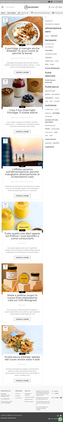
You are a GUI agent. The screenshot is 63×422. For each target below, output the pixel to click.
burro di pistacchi (49, 46)
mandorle (57, 98)
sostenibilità (48, 143)
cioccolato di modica (51, 54)
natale (51, 101)
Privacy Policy (4, 417)
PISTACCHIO (48, 113)
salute (56, 132)
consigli (56, 61)
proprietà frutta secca (50, 125)
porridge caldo (48, 116)
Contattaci (7, 402)
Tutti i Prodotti (11, 13)
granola (47, 94)
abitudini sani (48, 20)
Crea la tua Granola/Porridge (41, 13)
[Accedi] (49, 7)
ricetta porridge (55, 128)
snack (51, 135)
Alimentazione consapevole (52, 24)
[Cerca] (2, 7)
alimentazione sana (53, 30)
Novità (3, 13)
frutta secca (52, 86)
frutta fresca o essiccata (50, 81)
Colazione (48, 57)
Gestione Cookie (12, 417)
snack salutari (50, 139)
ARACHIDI (54, 36)
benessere (50, 40)
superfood (49, 147)
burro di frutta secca (49, 43)
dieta (46, 64)
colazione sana (49, 61)
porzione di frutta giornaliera (51, 121)
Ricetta (47, 129)
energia (52, 64)
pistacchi (57, 109)
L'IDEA (56, 393)
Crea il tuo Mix (25, 13)
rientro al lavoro (48, 132)
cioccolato (49, 50)
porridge (56, 113)
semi (46, 135)
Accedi (53, 7)
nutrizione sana (49, 109)
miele (46, 101)
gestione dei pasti (50, 91)
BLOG (56, 391)
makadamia (49, 98)
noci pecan (57, 101)
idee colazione (55, 94)
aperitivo (47, 36)
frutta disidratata (52, 68)
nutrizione (50, 105)
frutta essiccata (50, 74)
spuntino (56, 143)
